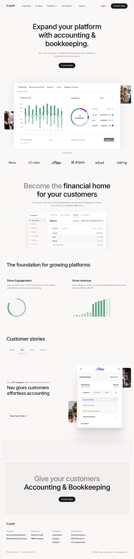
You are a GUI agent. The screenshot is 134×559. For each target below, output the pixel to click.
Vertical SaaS (37, 535)
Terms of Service (28, 552)
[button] (12, 350)
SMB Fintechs (37, 538)
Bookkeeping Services (16, 538)
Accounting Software (16, 535)
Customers (26, 6)
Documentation (78, 535)
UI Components (78, 542)
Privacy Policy (12, 552)
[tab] (12, 350)
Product (39, 6)
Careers (82, 6)
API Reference (77, 538)
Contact (55, 542)
